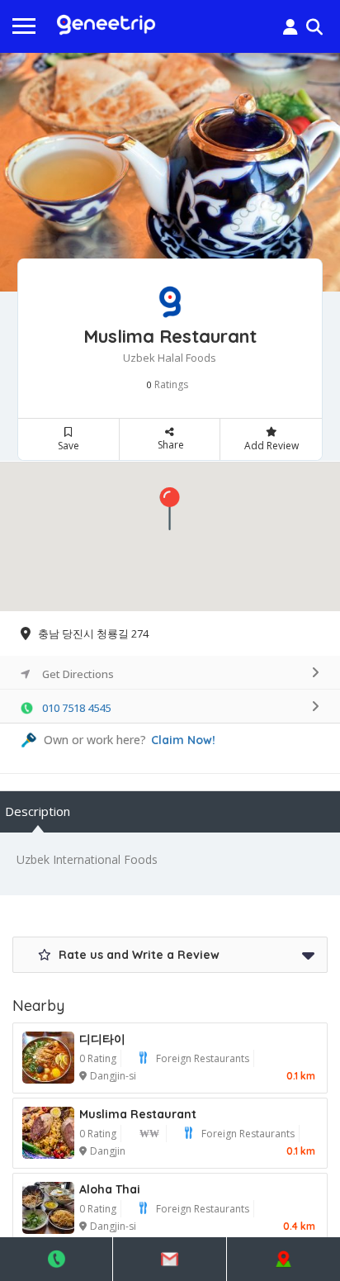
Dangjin (107, 1151)
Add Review (271, 446)
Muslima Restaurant (137, 1114)
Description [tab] (37, 811)
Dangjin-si (113, 1076)
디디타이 (102, 1039)
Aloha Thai (109, 1189)
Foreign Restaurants (202, 1058)
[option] (170, 172)
